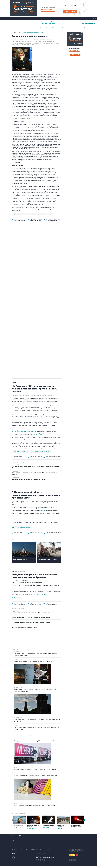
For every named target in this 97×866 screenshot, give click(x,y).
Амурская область (39, 451)
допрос (45, 214)
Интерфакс (48, 23)
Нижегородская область (25, 527)
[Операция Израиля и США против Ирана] (19, 824)
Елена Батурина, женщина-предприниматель (31, 33)
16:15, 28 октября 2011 (49, 32)
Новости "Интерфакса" (40, 853)
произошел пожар (54, 300)
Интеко (31, 214)
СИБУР (31, 451)
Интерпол (50, 214)
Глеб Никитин (15, 527)
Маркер (13, 857)
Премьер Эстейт (38, 214)
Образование (55, 18)
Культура (42, 28)
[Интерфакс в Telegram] (39, 860)
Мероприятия (63, 18)
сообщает (14, 402)
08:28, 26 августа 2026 (23, 382)
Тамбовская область (33, 314)
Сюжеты (64, 28)
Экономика (31, 28)
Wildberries (25, 314)
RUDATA (37, 856)
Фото (69, 28)
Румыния (20, 597)
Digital (53, 28)
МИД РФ (14, 597)
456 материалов (45, 827)
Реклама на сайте (45, 835)
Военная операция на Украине (33, 826)
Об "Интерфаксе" (14, 18)
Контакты (14, 835)
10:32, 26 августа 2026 (22, 489)
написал (51, 282)
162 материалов (60, 828)
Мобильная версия (5, 18)
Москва (48, 28)
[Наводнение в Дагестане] (63, 823)
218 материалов (74, 830)
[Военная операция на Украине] (33, 823)
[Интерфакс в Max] (44, 860)
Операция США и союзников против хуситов (76, 827)
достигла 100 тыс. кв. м (47, 302)
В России (19, 28)
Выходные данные (72, 859)
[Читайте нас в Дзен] (37, 860)
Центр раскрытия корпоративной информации (45, 857)
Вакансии (37, 835)
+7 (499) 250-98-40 (48, 845)
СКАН (37, 854)
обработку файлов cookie (68, 843)
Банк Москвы (26, 214)
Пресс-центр (31, 835)
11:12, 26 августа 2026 (22, 571)
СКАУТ (13, 856)
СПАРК (13, 853)
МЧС (18, 451)
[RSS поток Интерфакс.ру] (42, 860)
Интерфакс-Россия (29, 18)
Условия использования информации (76, 858)
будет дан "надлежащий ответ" (39, 594)
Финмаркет (37, 18)
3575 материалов (17, 829)
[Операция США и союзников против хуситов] (77, 823)
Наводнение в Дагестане (60, 826)
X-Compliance (14, 854)
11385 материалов (31, 828)
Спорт (37, 28)
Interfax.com (21, 18)
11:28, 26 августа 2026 (22, 231)
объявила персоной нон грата (30, 593)
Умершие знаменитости (48, 825)
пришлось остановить (38, 434)
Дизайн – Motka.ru (72, 860)
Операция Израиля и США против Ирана (18, 826)
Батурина (14, 214)
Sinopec (14, 451)
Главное (14, 28)
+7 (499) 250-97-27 (57, 845)
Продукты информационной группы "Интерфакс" (31, 849)
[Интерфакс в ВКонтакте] (41, 860)
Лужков (19, 214)
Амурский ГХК (47, 451)
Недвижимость (48, 18)
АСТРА (13, 858)
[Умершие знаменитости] (48, 823)
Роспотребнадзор (25, 451)
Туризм (42, 18)
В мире (25, 28)
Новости (58, 28)
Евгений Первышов (16, 314)
